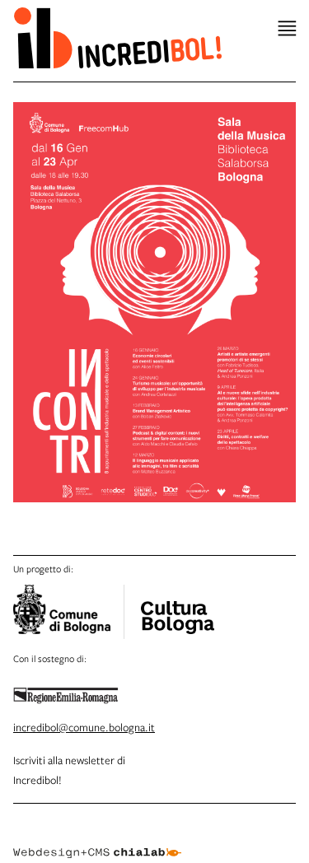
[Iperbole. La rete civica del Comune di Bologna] (68, 612)
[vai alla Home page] (117, 37)
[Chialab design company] (97, 840)
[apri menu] (287, 28)
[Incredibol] (177, 607)
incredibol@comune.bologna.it (84, 727)
